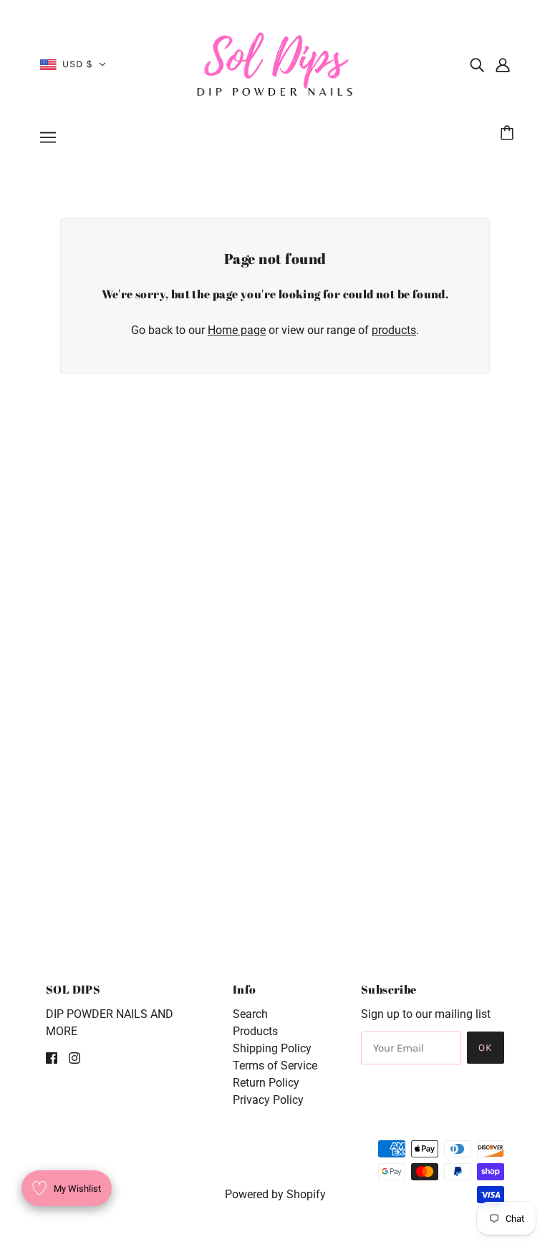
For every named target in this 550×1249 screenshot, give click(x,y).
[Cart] (509, 134)
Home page (237, 330)
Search (250, 1014)
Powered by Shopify (275, 1194)
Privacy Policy (268, 1100)
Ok (485, 1048)
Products (255, 1031)
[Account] (503, 64)
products (394, 330)
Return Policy (266, 1082)
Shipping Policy (272, 1048)
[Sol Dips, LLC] (275, 63)
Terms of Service (275, 1065)
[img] (477, 64)
